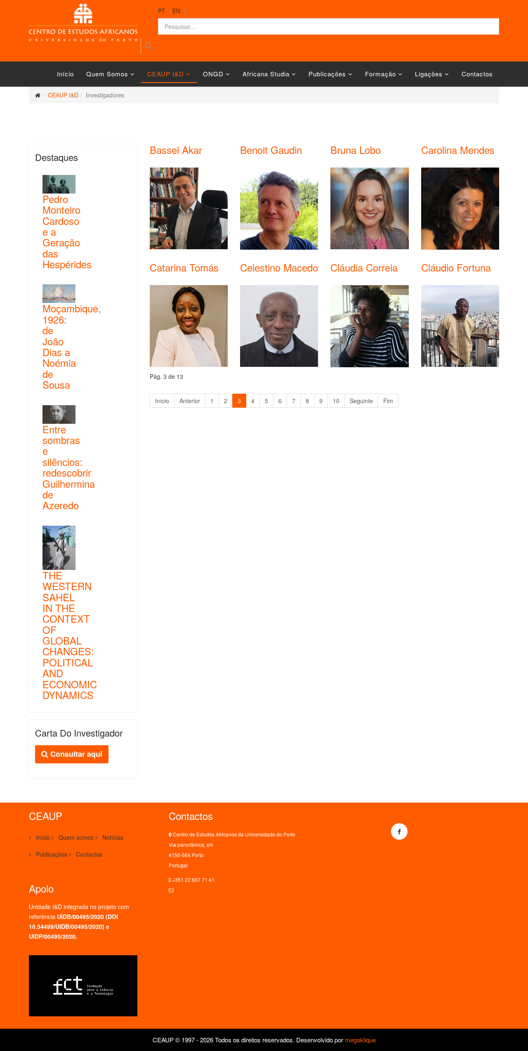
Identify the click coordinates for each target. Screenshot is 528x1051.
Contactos (477, 73)
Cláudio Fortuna (456, 267)
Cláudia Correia (364, 267)
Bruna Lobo (355, 149)
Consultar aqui (75, 754)
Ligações (429, 73)
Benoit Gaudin (271, 149)
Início (65, 73)
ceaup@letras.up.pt (197, 889)
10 (336, 401)
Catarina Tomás (184, 267)
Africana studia (266, 73)
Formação (380, 73)
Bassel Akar (176, 149)
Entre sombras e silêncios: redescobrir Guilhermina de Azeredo (68, 467)
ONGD (213, 73)
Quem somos (107, 73)
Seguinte (361, 401)
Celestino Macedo (279, 267)
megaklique (360, 1039)
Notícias (112, 837)
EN (176, 11)
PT (161, 11)
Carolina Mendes (458, 149)
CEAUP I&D (165, 73)
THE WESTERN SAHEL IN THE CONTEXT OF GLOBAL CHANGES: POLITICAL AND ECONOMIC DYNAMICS (69, 635)
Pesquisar (148, 46)
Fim (388, 401)
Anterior (189, 401)
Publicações (327, 73)
